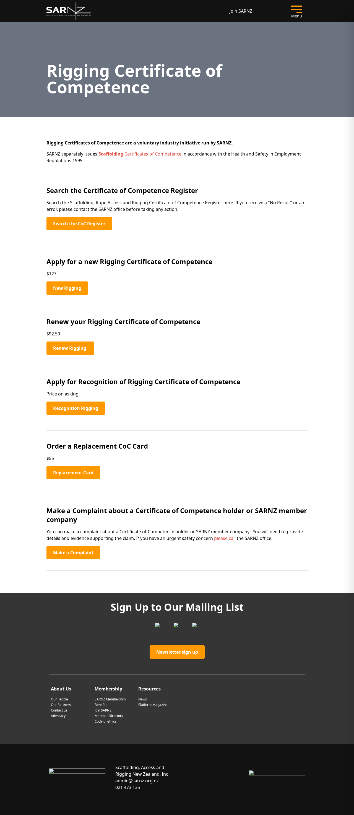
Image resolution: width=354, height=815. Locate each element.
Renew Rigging (70, 348)
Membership (108, 689)
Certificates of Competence (139, 154)
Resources (149, 689)
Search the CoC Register (79, 224)
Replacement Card (73, 473)
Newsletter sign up (177, 652)
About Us (61, 689)
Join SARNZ (241, 11)
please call (225, 538)
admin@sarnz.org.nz (137, 781)
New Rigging (67, 288)
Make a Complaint (73, 553)
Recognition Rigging (75, 408)
